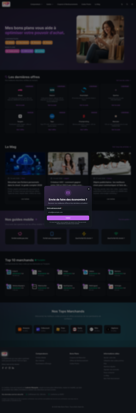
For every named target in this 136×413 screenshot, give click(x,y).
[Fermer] (88, 189)
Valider (68, 218)
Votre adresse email (54, 208)
